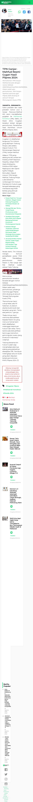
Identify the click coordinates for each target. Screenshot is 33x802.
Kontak (5, 796)
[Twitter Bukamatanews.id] (6, 774)
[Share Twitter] (24, 12)
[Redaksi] (11, 426)
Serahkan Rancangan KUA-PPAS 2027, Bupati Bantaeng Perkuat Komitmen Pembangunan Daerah (13, 220)
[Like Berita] (3, 397)
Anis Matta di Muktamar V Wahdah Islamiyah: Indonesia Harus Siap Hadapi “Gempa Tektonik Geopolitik (16, 416)
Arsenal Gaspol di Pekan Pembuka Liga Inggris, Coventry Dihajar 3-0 (15, 469)
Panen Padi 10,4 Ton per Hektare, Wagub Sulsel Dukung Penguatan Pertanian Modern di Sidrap (14, 201)
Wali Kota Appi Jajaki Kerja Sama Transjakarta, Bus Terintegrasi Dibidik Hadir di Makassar (16, 524)
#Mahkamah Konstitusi (12, 390)
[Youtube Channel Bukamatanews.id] (6, 784)
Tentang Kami (6, 789)
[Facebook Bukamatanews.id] (6, 769)
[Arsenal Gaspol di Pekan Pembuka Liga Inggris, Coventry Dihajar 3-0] (5, 465)
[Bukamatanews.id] (6, 2)
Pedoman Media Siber (6, 793)
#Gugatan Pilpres (12, 386)
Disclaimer (5, 798)
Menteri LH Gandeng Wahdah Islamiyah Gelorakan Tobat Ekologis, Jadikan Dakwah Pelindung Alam (16, 496)
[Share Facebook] (29, 12)
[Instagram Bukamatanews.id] (6, 779)
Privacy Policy (6, 800)
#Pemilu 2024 (8, 393)
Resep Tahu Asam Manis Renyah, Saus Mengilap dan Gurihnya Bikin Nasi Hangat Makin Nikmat (15, 444)
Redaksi (12, 429)
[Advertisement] (16, 44)
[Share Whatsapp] (19, 12)
